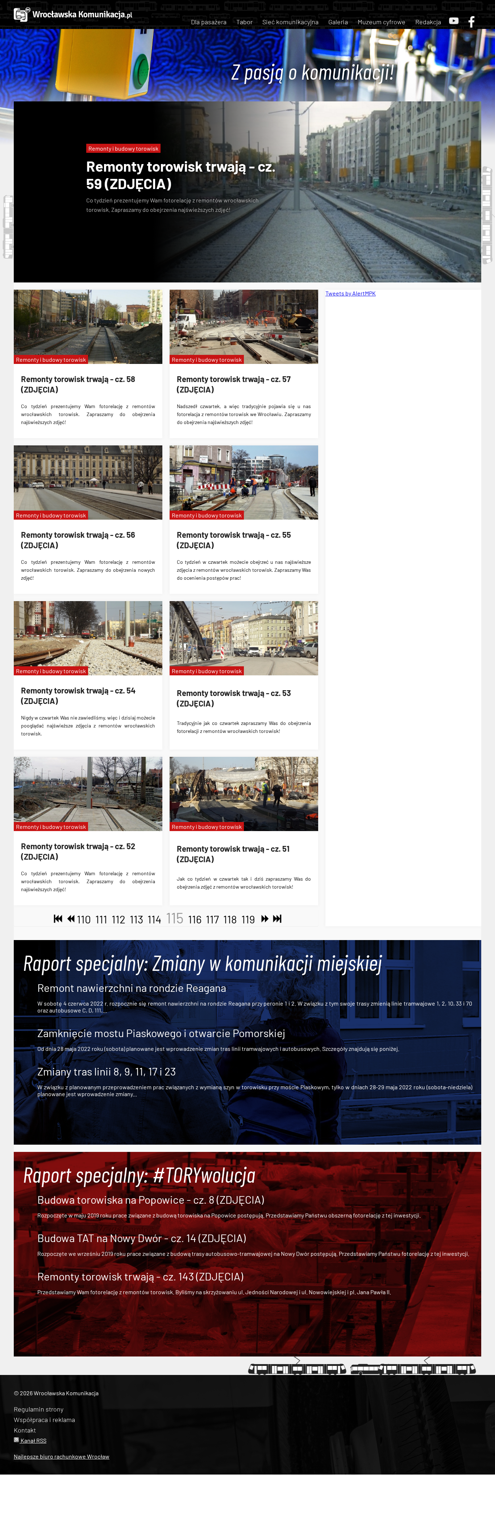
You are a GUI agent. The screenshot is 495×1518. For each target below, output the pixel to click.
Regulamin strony (38, 1409)
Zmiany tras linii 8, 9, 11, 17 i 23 (106, 1071)
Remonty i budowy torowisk (123, 148)
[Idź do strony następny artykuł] (263, 919)
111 (101, 919)
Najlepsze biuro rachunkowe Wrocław (61, 1456)
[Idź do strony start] (57, 919)
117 (212, 919)
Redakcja (428, 22)
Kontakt (25, 1430)
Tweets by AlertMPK (350, 293)
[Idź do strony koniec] (276, 919)
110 (84, 919)
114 (154, 919)
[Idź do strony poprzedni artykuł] (69, 919)
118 (230, 919)
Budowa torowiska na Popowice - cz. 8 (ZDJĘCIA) (150, 1199)
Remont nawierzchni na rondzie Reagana (131, 987)
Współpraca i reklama (44, 1419)
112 (118, 919)
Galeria (338, 22)
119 (248, 919)
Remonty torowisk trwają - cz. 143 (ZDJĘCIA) (140, 1276)
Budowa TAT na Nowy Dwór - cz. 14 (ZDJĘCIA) (141, 1237)
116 (194, 919)
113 (136, 919)
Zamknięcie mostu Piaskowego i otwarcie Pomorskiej (161, 1032)
